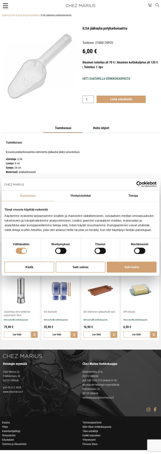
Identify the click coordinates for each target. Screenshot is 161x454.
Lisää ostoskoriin (121, 99)
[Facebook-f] (155, 409)
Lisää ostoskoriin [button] (34, 334)
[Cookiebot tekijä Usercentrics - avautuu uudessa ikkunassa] (139, 184)
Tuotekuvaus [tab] (63, 128)
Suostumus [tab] (28, 195)
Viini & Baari (17, 15)
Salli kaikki (131, 267)
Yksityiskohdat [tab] (80, 195)
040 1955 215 (94, 380)
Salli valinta (80, 267)
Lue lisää (17, 334)
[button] (5, 5)
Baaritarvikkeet (32, 15)
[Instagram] (148, 409)
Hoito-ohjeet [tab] (101, 128)
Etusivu (5, 15)
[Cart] (150, 5)
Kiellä (29, 267)
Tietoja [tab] (133, 195)
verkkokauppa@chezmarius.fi (98, 397)
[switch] (60, 251)
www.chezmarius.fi (13, 391)
